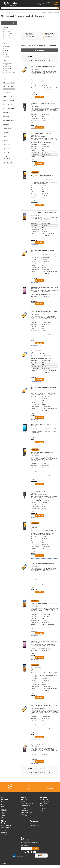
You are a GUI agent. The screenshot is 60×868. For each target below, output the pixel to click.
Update (8, 89)
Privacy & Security (42, 862)
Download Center (24, 810)
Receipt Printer (8, 70)
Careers (3, 815)
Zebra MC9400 (43, 136)
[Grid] (29, 56)
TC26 (6, 54)
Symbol (7, 37)
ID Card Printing (4, 832)
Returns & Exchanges (25, 805)
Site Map (36, 862)
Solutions (42, 805)
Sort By (35, 56)
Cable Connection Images (26, 812)
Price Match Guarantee (25, 815)
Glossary (32, 827)
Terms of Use (49, 862)
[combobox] (30, 8)
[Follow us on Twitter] (28, 852)
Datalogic (7, 35)
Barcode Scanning (5, 827)
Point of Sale (4, 834)
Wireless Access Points (9, 73)
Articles (3, 819)
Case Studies (43, 808)
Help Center (23, 801)
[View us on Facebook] (31, 852)
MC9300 (7, 50)
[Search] (58, 8)
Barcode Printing (5, 830)
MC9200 (7, 46)
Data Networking (9, 68)
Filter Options (40, 50)
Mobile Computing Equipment (22, 12)
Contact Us (55, 4)
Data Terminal (8, 66)
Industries (42, 807)
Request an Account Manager (27, 803)
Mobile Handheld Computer (34, 12)
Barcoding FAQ (23, 814)
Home (2, 12)
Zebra (7, 31)
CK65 (6, 52)
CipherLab (8, 33)
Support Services (44, 803)
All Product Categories (6, 825)
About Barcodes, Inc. (3, 803)
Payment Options (24, 808)
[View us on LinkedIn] (25, 852)
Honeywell (8, 29)
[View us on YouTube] (34, 852)
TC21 (6, 48)
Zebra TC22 (42, 353)
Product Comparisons (35, 825)
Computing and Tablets (9, 12)
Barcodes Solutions (44, 801)
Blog (2, 817)
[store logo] (10, 4)
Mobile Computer (35, 69)
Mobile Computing (5, 829)
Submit (35, 848)
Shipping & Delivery (24, 807)
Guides (41, 810)
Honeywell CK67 (43, 494)
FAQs (31, 823)
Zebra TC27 (42, 708)
